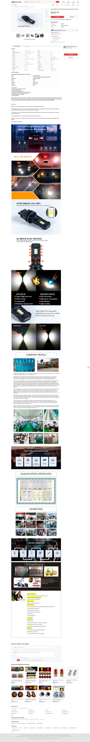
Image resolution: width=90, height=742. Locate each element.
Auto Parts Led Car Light (72, 727)
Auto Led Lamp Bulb (64, 727)
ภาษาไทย (60, 736)
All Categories (14, 4)
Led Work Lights (30, 713)
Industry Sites (51, 735)
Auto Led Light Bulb (47, 727)
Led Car (20, 727)
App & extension (67, 4)
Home (12, 6)
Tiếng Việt (66, 736)
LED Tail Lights (13, 713)
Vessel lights (63, 710)
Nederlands (46, 736)
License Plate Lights (48, 711)
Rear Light (23, 723)
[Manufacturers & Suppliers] (16, 2)
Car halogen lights (64, 713)
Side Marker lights (13, 710)
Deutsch (43, 736)
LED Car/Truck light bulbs (48, 713)
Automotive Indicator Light (31, 723)
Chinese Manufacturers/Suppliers (34, 735)
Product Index (61, 735)
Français (33, 736)
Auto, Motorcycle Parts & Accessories (18, 6)
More (12, 731)
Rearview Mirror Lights (31, 711)
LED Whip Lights (30, 710)
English (23, 736)
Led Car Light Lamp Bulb (55, 727)
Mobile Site (65, 735)
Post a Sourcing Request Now (37, 660)
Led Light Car (26, 727)
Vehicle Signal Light (39, 723)
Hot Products (22, 735)
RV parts (46, 710)
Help (62, 4)
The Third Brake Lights (65, 711)
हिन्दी (57, 736)
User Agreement (50, 738)
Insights (69, 735)
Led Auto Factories (14, 727)
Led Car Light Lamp (32, 727)
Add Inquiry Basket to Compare (30, 39)
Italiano (40, 736)
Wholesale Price (46, 735)
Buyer (57, 4)
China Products (27, 735)
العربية (50, 736)
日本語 (55, 736)
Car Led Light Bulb (40, 727)
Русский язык (36, 736)
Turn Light (32, 6)
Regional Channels (56, 735)
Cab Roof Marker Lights (14, 711)
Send (18, 660)
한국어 (52, 736)
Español (26, 736)
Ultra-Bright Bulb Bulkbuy (15, 730)
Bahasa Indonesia (71, 736)
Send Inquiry (71, 54)
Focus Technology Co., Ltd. (38, 738)
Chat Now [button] (71, 57)
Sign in (78, 2)
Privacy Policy (59, 738)
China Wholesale (41, 735)
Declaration (54, 738)
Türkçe (63, 736)
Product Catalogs (24, 708)
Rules (78, 4)
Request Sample (68, 19)
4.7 (67, 47)
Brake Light (13, 723)
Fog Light (18, 723)
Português (29, 736)
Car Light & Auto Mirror (27, 6)
